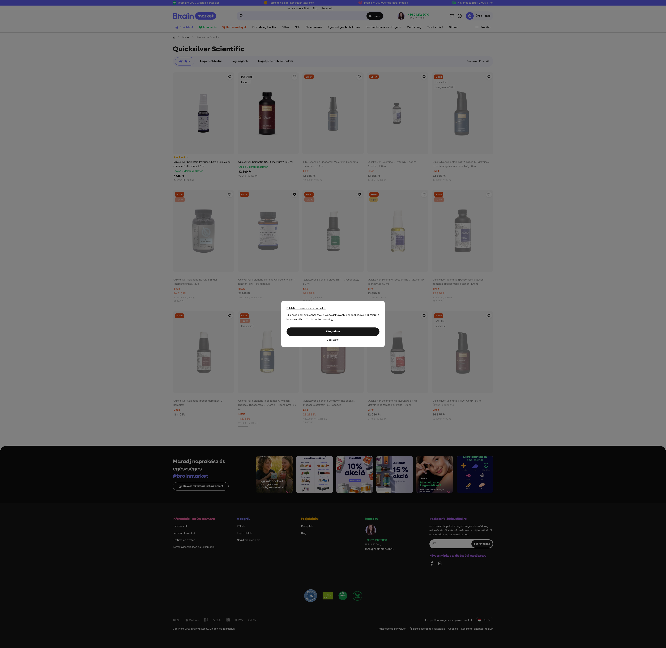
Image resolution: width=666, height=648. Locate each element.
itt (332, 319)
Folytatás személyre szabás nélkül (306, 308)
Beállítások (333, 339)
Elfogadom (333, 331)
